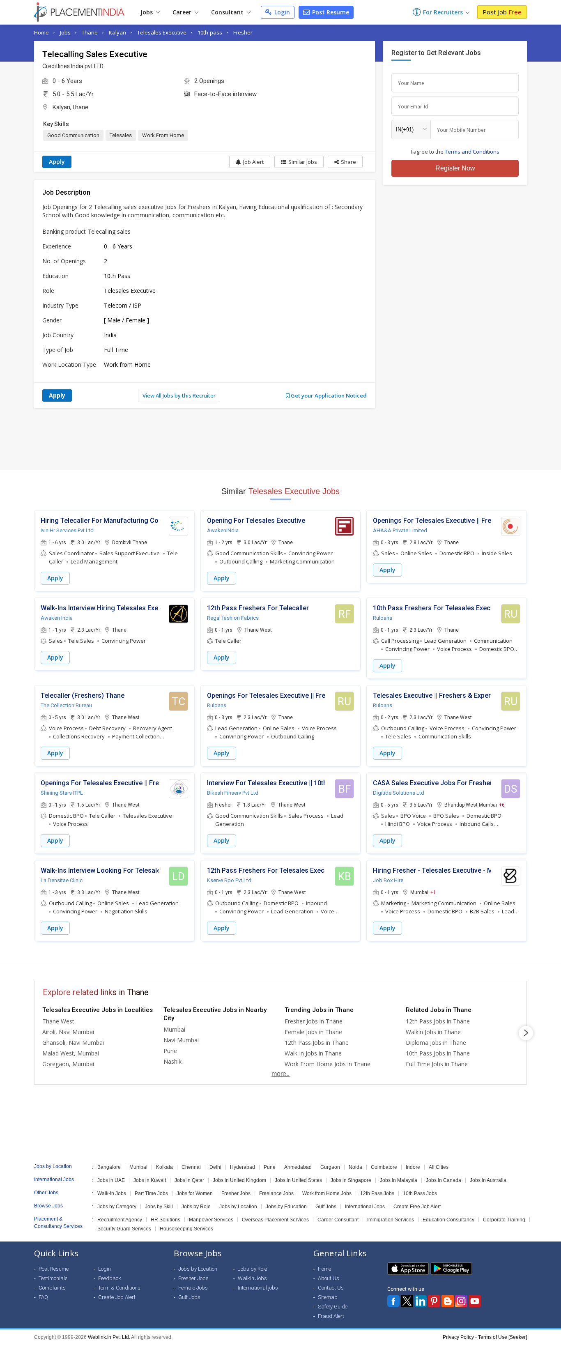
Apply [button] (55, 578)
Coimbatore (384, 1167)
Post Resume (329, 12)
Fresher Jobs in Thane (314, 1021)
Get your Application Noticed (328, 395)
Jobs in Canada (443, 1180)
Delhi (215, 1167)
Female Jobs (193, 1288)
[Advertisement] (280, 439)
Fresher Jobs (236, 1193)
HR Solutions (165, 1219)
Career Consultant (338, 1219)
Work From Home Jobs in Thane (327, 1064)
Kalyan (117, 32)
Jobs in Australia (488, 1180)
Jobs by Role (196, 1206)
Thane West (58, 1021)
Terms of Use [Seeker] (502, 1337)
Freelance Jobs (276, 1193)
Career (182, 12)
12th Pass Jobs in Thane (317, 1042)
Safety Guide (332, 1307)
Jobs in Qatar (189, 1180)
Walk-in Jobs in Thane (313, 1053)
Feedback (109, 1278)
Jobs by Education (286, 1206)
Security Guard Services (124, 1228)
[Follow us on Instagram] (461, 1301)
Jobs (147, 12)
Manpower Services (211, 1219)
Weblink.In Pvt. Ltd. (109, 1337)
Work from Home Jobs (327, 1193)
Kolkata (164, 1167)
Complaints (52, 1288)
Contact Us (331, 1288)
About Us (328, 1278)
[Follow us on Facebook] (393, 1301)
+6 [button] (502, 804)
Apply (57, 162)
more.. (280, 1073)
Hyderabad (242, 1167)
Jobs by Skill (159, 1206)
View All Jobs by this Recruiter (179, 395)
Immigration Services (390, 1219)
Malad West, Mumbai (70, 1053)
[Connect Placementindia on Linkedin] (420, 1301)
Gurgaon (330, 1167)
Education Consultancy (448, 1219)
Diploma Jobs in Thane (436, 1042)
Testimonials (53, 1278)
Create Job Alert (117, 1297)
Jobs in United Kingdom (239, 1180)
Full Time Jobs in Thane (437, 1064)
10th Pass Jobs (420, 1193)
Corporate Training (504, 1219)
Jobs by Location (238, 1206)
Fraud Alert (331, 1316)
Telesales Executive (161, 32)
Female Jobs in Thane (313, 1032)
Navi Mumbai (181, 1040)
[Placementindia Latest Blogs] (447, 1301)
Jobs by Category (116, 1206)
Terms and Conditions (472, 151)
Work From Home (163, 135)
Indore (413, 1167)
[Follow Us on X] (407, 1301)
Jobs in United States (298, 1180)
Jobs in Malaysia (398, 1180)
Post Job (502, 12)
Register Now (455, 168)
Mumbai (174, 1029)
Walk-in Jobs (111, 1193)
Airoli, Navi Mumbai (68, 1032)
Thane (90, 32)
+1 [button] (433, 892)
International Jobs (365, 1206)
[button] (345, 162)
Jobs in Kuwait (149, 1180)
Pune (170, 1051)
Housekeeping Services (186, 1228)
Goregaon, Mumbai (68, 1064)
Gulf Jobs (325, 1206)
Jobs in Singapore (351, 1180)
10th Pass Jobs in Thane (438, 1053)
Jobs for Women (195, 1193)
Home (41, 32)
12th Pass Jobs (377, 1193)
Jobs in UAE (111, 1180)
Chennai (191, 1167)
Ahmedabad (298, 1167)
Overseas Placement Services (275, 1219)
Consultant (228, 12)
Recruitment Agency (119, 1219)
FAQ (43, 1297)
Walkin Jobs (252, 1278)
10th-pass (210, 32)
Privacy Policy (458, 1337)
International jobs (258, 1288)
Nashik (172, 1061)
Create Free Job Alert (417, 1206)
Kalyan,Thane (70, 107)
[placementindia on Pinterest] (434, 1301)
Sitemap (328, 1297)
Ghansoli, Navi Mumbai (73, 1042)
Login (281, 12)
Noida (355, 1167)
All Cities (438, 1167)
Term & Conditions (119, 1288)
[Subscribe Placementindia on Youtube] (475, 1301)
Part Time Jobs (151, 1193)
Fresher (243, 32)
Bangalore (109, 1167)
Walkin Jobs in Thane (433, 1032)
